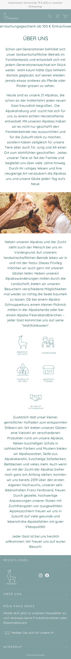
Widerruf (12, 647)
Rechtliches (15, 560)
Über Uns (12, 594)
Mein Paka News (19, 606)
